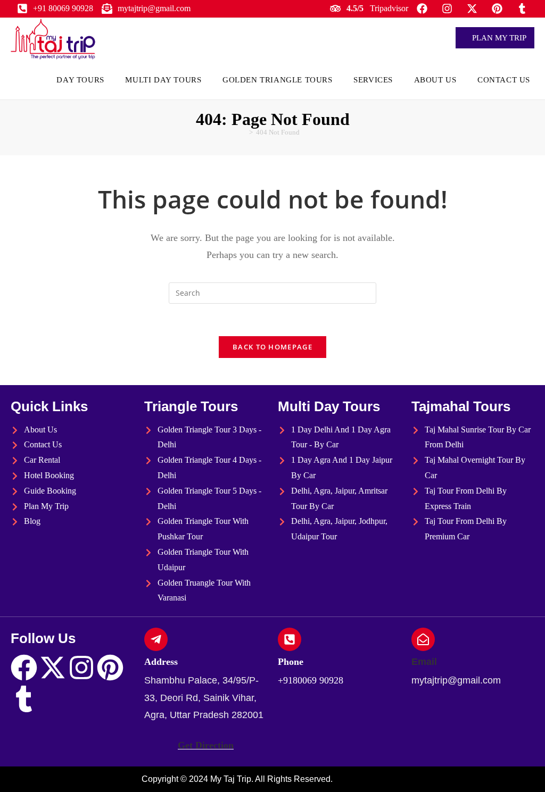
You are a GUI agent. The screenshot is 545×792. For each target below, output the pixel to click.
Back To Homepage (272, 347)
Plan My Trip (498, 38)
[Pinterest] (110, 667)
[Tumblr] (24, 699)
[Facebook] (24, 667)
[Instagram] (81, 667)
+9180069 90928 (310, 680)
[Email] (423, 639)
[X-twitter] (52, 667)
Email (424, 661)
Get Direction (206, 745)
